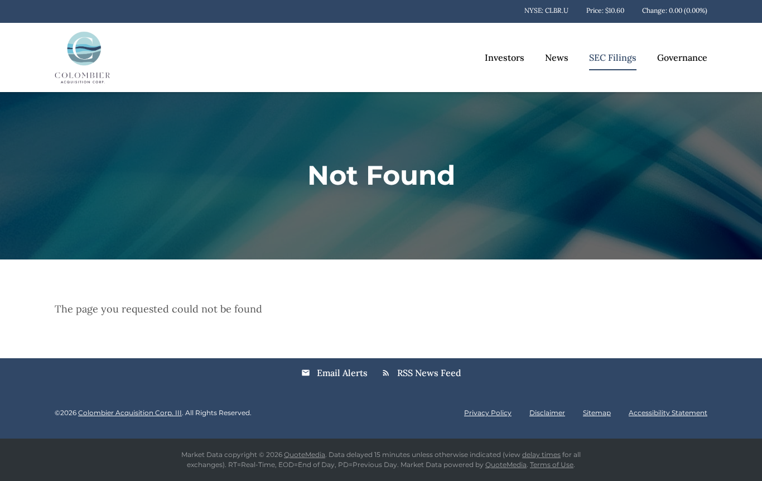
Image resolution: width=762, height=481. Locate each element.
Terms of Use (551, 464)
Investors (504, 57)
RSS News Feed (421, 372)
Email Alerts (334, 372)
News (556, 57)
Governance (682, 57)
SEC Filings (612, 57)
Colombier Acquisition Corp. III (130, 412)
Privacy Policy (488, 413)
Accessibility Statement (668, 413)
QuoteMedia (304, 454)
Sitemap (597, 413)
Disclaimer (547, 413)
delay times (541, 454)
